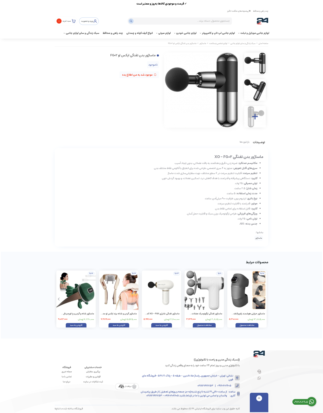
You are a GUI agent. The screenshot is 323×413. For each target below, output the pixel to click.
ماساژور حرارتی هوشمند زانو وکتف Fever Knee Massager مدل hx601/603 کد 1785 (249, 314)
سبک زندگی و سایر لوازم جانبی (82, 33)
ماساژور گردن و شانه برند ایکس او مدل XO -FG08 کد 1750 (119, 314)
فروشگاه (66, 367)
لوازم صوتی (164, 33)
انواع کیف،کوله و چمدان (139, 33)
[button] (58, 299)
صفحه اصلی (263, 43)
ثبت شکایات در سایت (93, 382)
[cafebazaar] (127, 386)
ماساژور (202, 43)
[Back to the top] (259, 398)
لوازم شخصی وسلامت (218, 43)
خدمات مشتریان (93, 367)
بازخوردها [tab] (244, 142)
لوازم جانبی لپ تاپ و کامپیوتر (218, 33)
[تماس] (259, 372)
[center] (131, 21)
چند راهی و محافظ (260, 11)
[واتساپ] (259, 378)
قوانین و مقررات (93, 377)
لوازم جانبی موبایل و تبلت (254, 33)
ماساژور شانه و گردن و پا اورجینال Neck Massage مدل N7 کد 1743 (78, 314)
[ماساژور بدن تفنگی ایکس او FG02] (259, 353)
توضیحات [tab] (259, 142)
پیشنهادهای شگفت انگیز (238, 11)
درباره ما (66, 382)
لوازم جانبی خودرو (186, 33)
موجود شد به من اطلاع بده (137, 74)
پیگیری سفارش (93, 372)
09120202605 (224, 386)
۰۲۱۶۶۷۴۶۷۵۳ (205, 386)
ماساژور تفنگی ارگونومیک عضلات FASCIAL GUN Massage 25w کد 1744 (204, 314)
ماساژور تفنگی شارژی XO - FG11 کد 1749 (163, 314)
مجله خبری (67, 372)
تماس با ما (67, 377)
